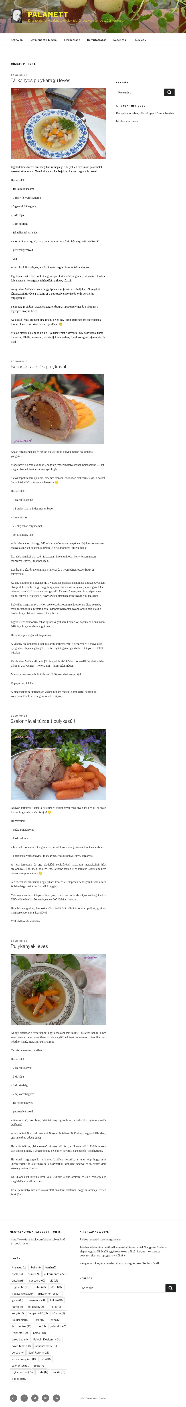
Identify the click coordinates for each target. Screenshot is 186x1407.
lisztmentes (21, 1326)
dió (54, 1280)
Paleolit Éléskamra (46, 1339)
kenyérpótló (38, 1313)
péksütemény (46, 1346)
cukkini (34, 1274)
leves (55, 1319)
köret (39, 1319)
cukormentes (55, 1274)
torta (42, 1372)
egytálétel (20, 1287)
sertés (18, 1352)
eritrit (40, 1287)
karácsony (36, 1306)
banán (50, 1267)
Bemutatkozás (96, 39)
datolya (18, 1280)
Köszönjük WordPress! (93, 1398)
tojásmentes (22, 1372)
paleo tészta (21, 1346)
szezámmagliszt (24, 1359)
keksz (55, 1306)
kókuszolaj (20, 1319)
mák (41, 1326)
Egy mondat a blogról (43, 39)
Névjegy (140, 39)
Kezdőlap (17, 39)
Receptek (119, 39)
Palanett (48, 14)
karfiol (17, 1306)
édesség (19, 1378)
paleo (39, 1332)
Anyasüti (19, 1267)
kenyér (18, 1313)
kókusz (58, 1313)
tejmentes (20, 1365)
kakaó (56, 1300)
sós (46, 1359)
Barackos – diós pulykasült (39, 366)
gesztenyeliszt (22, 1293)
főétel (56, 1287)
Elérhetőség (72, 39)
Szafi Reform (38, 1352)
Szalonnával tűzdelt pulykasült (43, 721)
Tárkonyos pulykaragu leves (40, 80)
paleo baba (20, 1339)
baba (36, 1267)
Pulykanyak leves (29, 946)
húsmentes (37, 1300)
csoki (17, 1274)
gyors (17, 1300)
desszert (37, 1280)
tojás (39, 1365)
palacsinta (58, 1326)
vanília (59, 1372)
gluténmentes (49, 1293)
